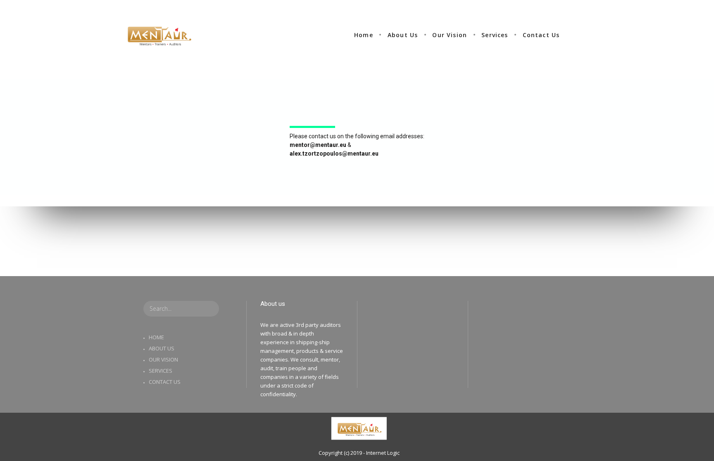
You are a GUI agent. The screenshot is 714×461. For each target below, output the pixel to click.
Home (156, 337)
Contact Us (165, 381)
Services (160, 370)
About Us (161, 348)
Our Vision (163, 359)
